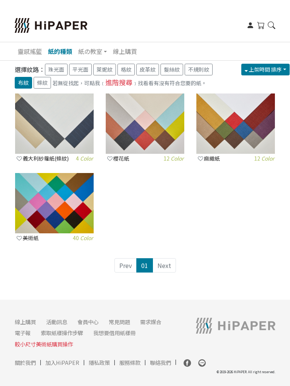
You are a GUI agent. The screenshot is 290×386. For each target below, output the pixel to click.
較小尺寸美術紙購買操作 (44, 344)
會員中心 (88, 322)
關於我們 (25, 362)
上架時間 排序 (265, 69)
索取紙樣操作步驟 (62, 333)
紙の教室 (90, 51)
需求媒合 (150, 322)
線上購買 (125, 51)
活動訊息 (56, 322)
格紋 (126, 69)
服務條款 (129, 362)
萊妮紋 (105, 69)
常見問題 (119, 322)
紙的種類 (60, 51)
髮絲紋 (172, 69)
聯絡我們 (160, 362)
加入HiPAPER (62, 362)
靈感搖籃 (30, 51)
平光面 (80, 69)
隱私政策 (99, 362)
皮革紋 (148, 69)
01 (144, 265)
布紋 (23, 82)
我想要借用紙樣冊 (114, 333)
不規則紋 (198, 69)
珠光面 (56, 69)
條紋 (42, 82)
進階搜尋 (119, 82)
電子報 (23, 333)
